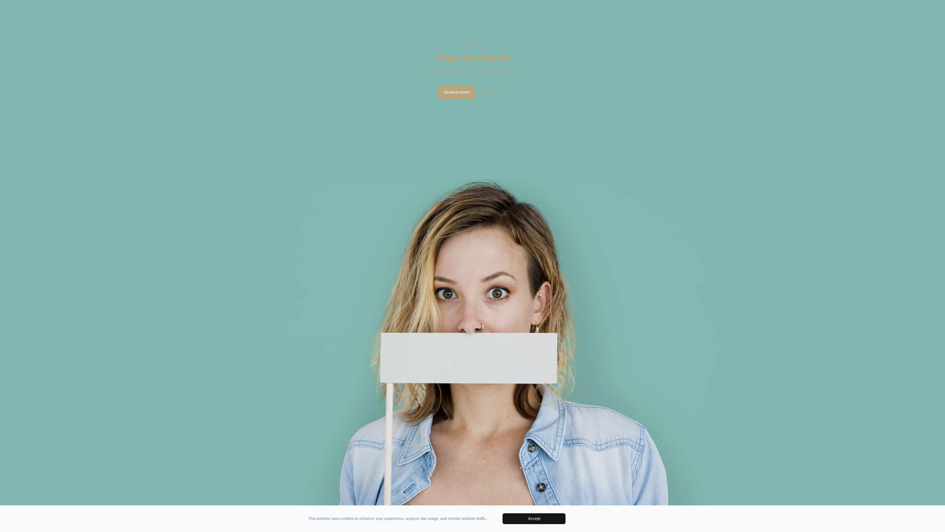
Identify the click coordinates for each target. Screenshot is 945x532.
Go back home (456, 92)
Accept (534, 518)
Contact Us (494, 92)
